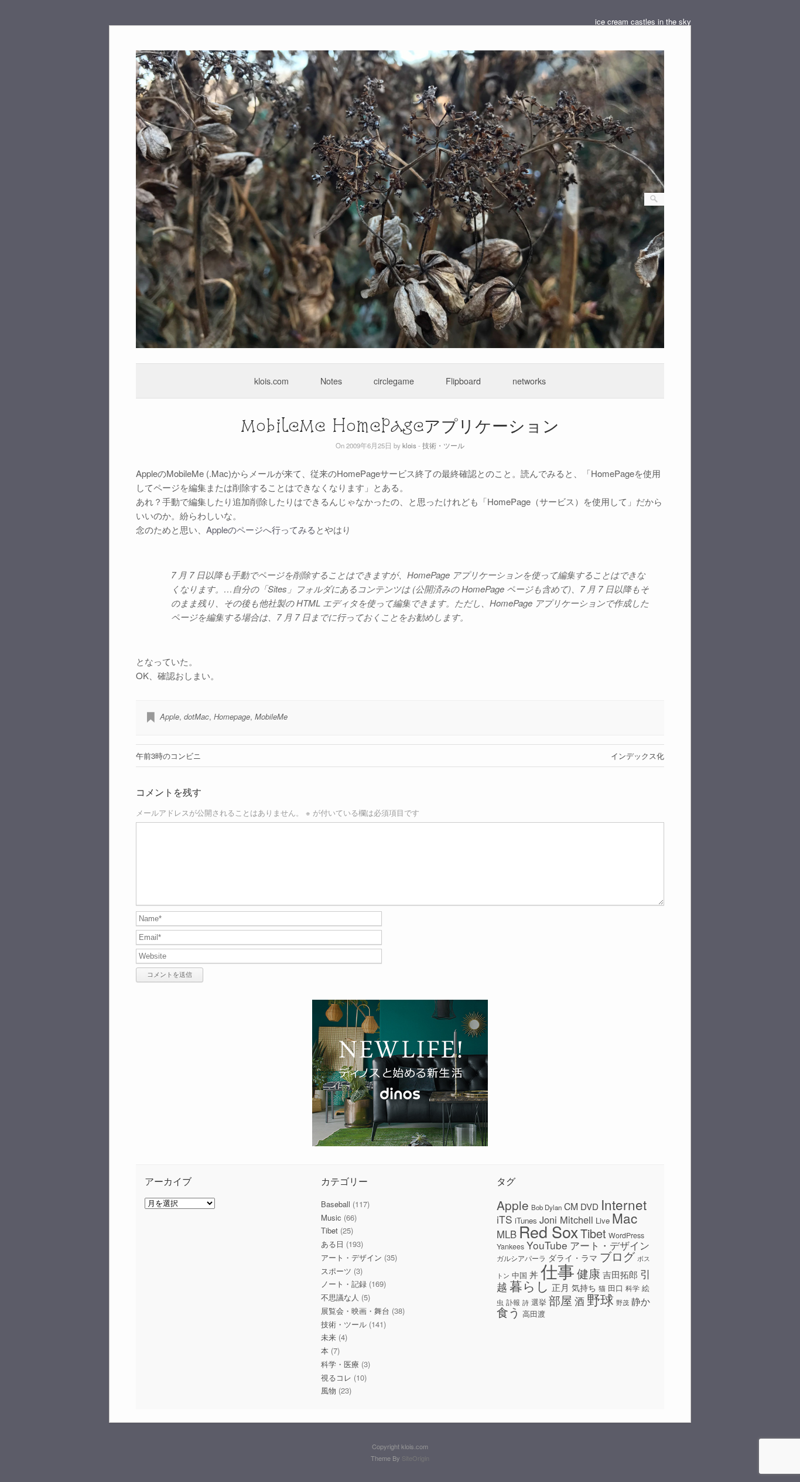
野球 (600, 1299)
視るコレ (336, 1377)
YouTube (547, 1245)
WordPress (626, 1235)
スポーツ (336, 1270)
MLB (507, 1234)
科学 (632, 1288)
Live (603, 1220)
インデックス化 (637, 755)
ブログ (617, 1256)
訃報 (513, 1302)
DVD (589, 1206)
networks (529, 381)
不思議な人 (340, 1297)
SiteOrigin (415, 1458)
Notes (331, 381)
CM (571, 1206)
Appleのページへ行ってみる (261, 529)
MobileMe (271, 716)
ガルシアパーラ (521, 1258)
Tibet (329, 1230)
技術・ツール (443, 445)
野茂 (622, 1302)
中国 (519, 1274)
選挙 (538, 1301)
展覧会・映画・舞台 (355, 1310)
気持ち (584, 1287)
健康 (588, 1273)
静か (640, 1301)
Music (331, 1217)
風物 (328, 1390)
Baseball (335, 1204)
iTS (504, 1219)
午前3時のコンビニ (168, 755)
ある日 (332, 1243)
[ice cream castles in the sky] (400, 344)
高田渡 (533, 1313)
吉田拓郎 (620, 1274)
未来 (328, 1337)
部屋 (560, 1300)
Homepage (232, 716)
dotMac (196, 716)
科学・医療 (340, 1363)
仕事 (558, 1270)
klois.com (271, 381)
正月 (560, 1287)
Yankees (510, 1246)
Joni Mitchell (566, 1219)
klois (409, 445)
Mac (624, 1217)
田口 (615, 1287)
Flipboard (463, 381)
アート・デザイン (351, 1257)
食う (508, 1311)
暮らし (529, 1285)
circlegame (394, 381)
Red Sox (548, 1231)
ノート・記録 (344, 1283)
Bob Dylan (546, 1207)
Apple (169, 716)
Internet (624, 1204)
